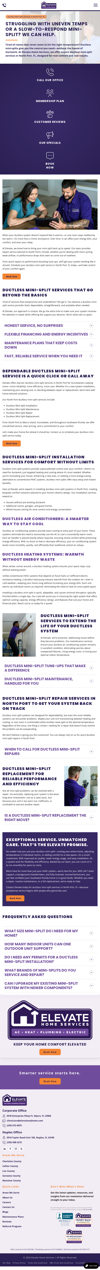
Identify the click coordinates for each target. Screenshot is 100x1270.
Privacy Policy (19, 1263)
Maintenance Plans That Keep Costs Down (41, 345)
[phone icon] (4, 5)
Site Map (6, 1263)
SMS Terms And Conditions (61, 1263)
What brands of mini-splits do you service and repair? (40, 972)
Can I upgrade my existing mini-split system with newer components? (41, 985)
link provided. (87, 1209)
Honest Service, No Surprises (34, 325)
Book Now (11, 276)
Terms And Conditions (37, 1263)
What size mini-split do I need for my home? (41, 933)
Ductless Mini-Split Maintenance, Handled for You (39, 681)
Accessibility (81, 1263)
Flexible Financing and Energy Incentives (46, 334)
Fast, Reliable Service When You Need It (43, 356)
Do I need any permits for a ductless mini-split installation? (41, 959)
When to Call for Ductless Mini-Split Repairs (42, 751)
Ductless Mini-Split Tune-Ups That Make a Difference (45, 668)
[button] (96, 5)
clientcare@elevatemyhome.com (25, 1120)
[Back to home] (48, 5)
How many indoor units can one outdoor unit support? (38, 946)
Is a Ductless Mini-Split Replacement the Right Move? (45, 817)
